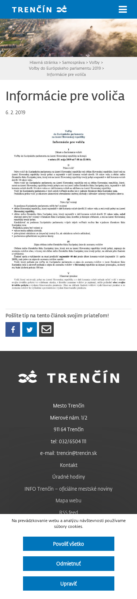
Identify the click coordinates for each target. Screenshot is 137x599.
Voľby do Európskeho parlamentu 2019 (65, 68)
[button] (123, 9)
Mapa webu (68, 500)
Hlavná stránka (44, 62)
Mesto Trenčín (68, 405)
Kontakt (68, 465)
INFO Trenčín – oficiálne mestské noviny (68, 489)
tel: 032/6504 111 (68, 441)
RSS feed (68, 512)
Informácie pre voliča (66, 74)
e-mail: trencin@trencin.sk (68, 453)
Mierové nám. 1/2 (68, 417)
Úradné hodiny (68, 477)
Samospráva (73, 62)
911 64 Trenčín (69, 429)
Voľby (94, 62)
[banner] (45, 9)
